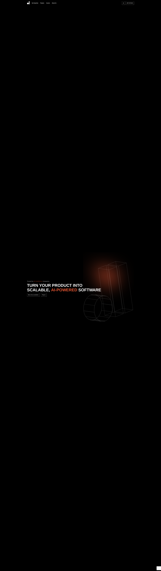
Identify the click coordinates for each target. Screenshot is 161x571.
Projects (44, 294)
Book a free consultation (33, 294)
